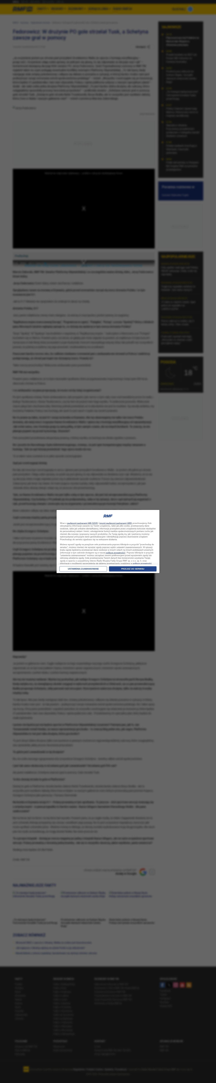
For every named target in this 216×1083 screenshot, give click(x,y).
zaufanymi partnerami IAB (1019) (82, 523)
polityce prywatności (115, 552)
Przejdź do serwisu (132, 569)
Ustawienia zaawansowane (83, 569)
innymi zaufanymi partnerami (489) (115, 523)
